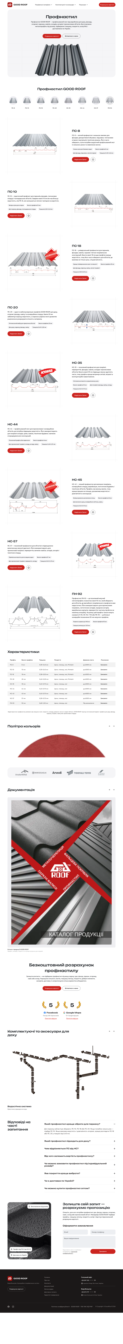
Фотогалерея (48, 1289)
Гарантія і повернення (51, 1295)
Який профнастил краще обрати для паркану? (72, 1124)
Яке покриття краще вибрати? (62, 1173)
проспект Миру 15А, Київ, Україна (93, 1283)
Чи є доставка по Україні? (59, 1181)
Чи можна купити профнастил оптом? (67, 1188)
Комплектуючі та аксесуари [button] (64, 5)
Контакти (47, 1283)
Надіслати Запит (80, 159)
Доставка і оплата (50, 1292)
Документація (49, 1286)
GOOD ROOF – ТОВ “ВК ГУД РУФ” (82, 1306)
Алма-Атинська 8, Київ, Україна (92, 1295)
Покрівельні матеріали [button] (42, 5)
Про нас (47, 1280)
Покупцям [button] (82, 5)
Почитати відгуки (51, 1018)
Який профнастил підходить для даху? (67, 1141)
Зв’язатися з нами (71, 36)
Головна (47, 1277)
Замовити (104, 665)
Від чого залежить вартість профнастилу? (69, 1156)
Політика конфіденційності (60, 1306)
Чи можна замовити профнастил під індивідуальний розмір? (75, 1164)
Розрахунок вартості (16, 1289)
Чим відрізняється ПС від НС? (61, 1148)
